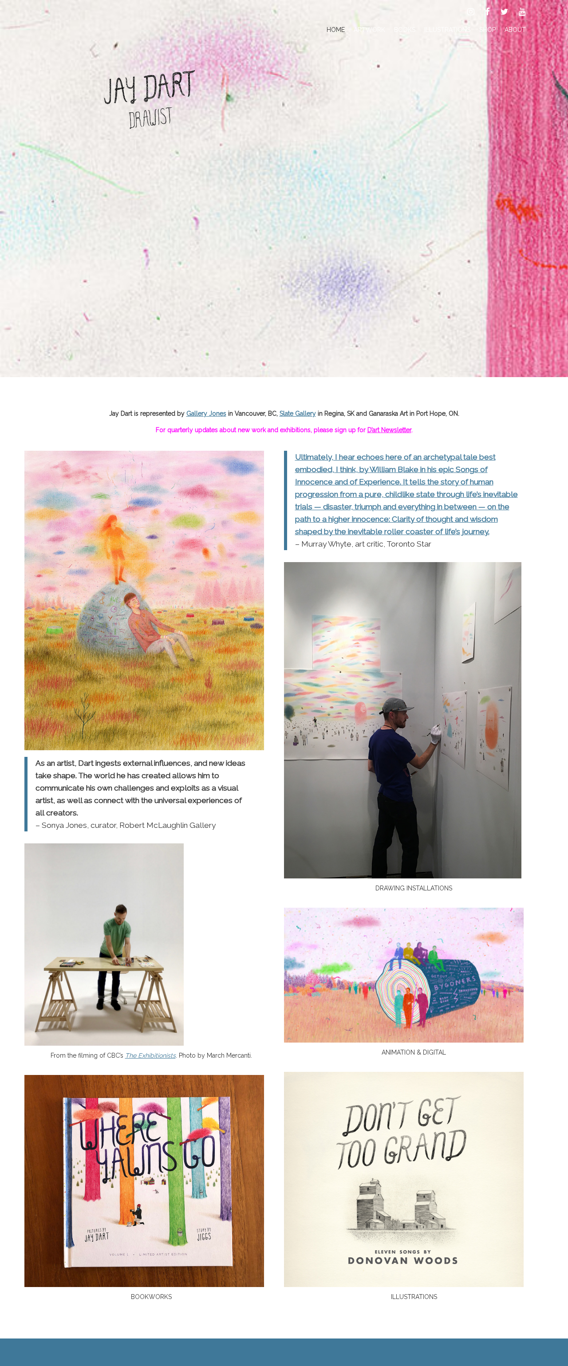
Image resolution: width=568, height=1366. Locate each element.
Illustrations (447, 29)
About (515, 29)
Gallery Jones (206, 413)
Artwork (369, 29)
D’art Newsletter (389, 429)
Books (404, 29)
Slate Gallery (298, 413)
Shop (487, 29)
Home (336, 29)
